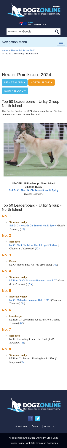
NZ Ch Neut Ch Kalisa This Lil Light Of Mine (33, 245)
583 (23, 229)
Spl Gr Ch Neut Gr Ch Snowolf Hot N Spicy (32, 225)
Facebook (30, 418)
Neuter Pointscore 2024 (23, 50)
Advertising (21, 426)
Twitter (37, 418)
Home (5, 50)
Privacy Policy (17, 443)
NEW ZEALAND (14, 82)
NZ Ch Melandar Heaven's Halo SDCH (29, 300)
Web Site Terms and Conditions (42, 443)
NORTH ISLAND (41, 82)
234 (30, 284)
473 (38, 248)
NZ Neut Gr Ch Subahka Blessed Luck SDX (33, 280)
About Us (49, 426)
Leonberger (16, 316)
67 (21, 323)
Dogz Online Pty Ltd (40, 438)
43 (23, 342)
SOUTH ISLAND (14, 90)
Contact (35, 426)
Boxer (12, 261)
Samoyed (14, 241)
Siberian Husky (18, 222)
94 (23, 303)
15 (22, 362)
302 (55, 264)
